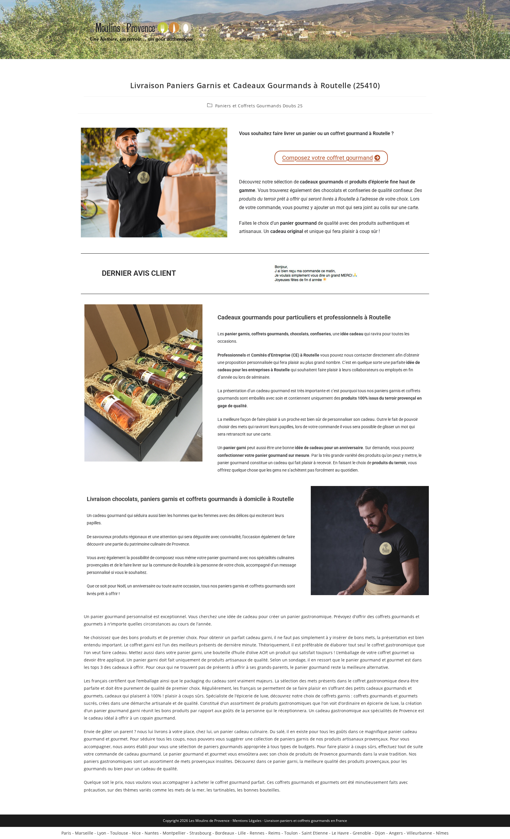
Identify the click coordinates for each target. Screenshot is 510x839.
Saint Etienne (315, 833)
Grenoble (362, 833)
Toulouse (119, 833)
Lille (242, 833)
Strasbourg (200, 833)
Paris (66, 833)
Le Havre (340, 833)
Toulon (291, 833)
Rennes (257, 833)
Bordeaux (224, 833)
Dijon (380, 833)
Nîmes (442, 833)
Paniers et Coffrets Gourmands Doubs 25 (259, 106)
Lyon (101, 833)
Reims (274, 833)
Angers (396, 833)
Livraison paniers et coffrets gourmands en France (305, 820)
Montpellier (174, 833)
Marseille (84, 833)
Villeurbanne (419, 833)
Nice (136, 833)
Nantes (152, 833)
